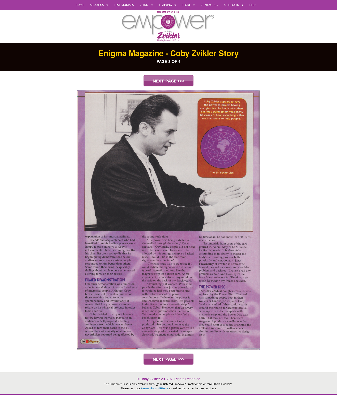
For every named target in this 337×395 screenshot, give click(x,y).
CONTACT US (209, 5)
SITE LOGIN (231, 5)
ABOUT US (97, 5)
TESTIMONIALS (124, 5)
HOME (80, 5)
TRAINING (165, 5)
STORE (186, 5)
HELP (252, 5)
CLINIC (144, 5)
